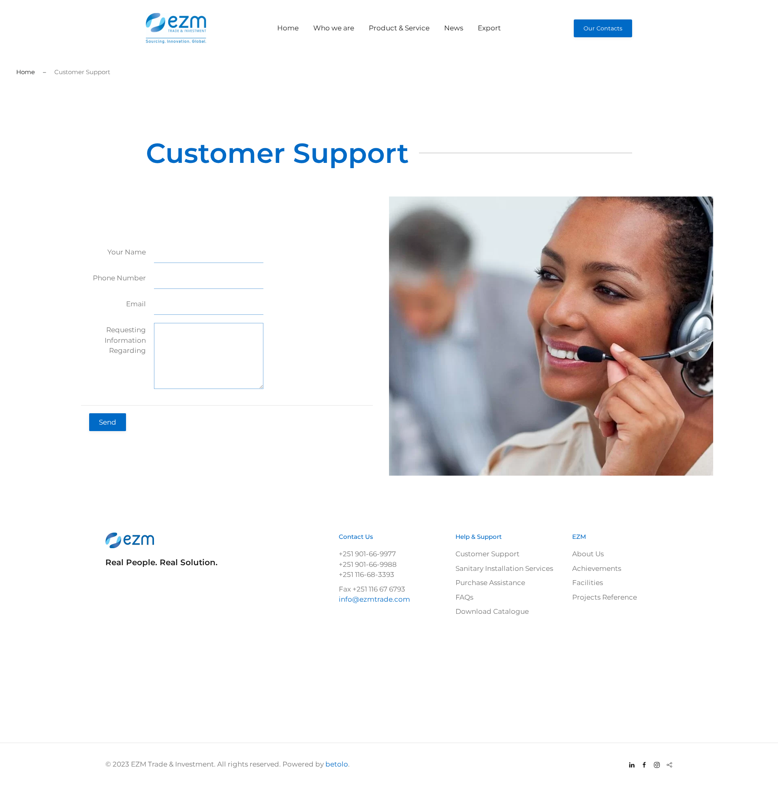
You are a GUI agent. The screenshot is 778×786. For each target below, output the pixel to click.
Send (107, 422)
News (453, 28)
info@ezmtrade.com (374, 599)
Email (136, 304)
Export (489, 28)
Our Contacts (603, 28)
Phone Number (119, 278)
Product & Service (399, 28)
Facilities (587, 583)
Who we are (333, 28)
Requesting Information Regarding (125, 340)
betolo (336, 764)
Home (288, 28)
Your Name (126, 252)
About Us (588, 554)
